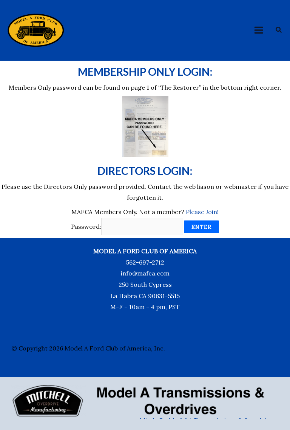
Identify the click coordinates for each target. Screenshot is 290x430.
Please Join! (202, 212)
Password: (86, 226)
